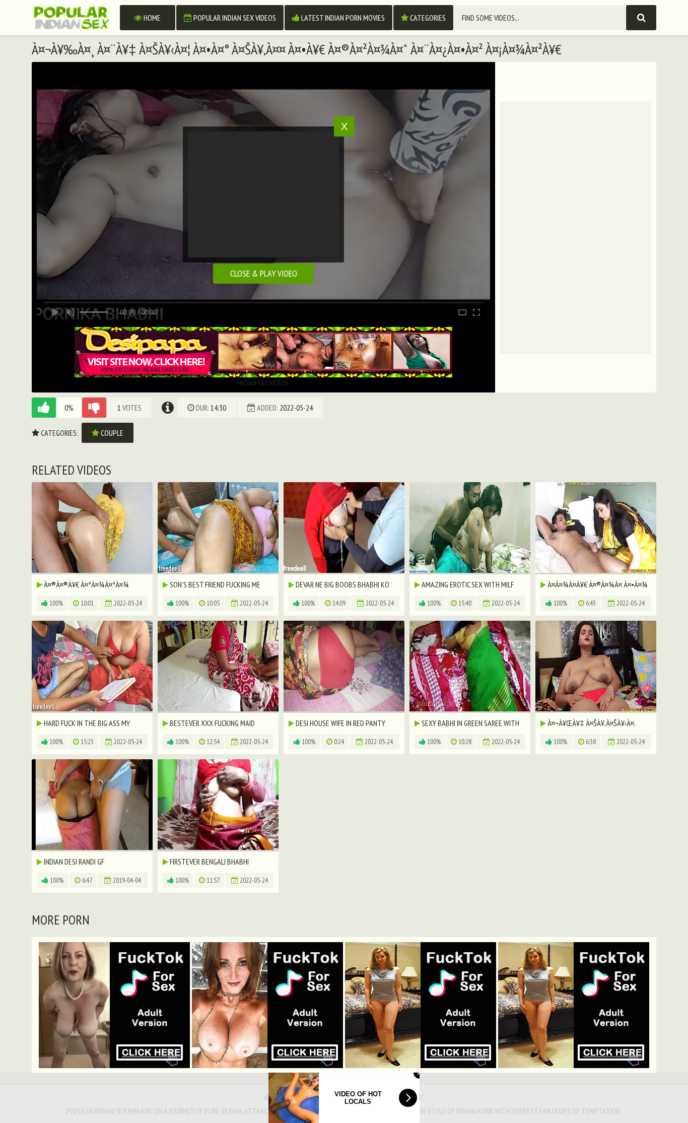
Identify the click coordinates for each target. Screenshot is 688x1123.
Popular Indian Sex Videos (234, 18)
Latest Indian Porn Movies (342, 18)
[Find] (641, 17)
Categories (427, 18)
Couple (111, 433)
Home (151, 18)
